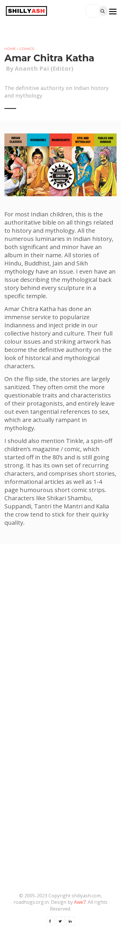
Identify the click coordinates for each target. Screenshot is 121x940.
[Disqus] (60, 637)
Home (10, 48)
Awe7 (80, 902)
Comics (26, 48)
